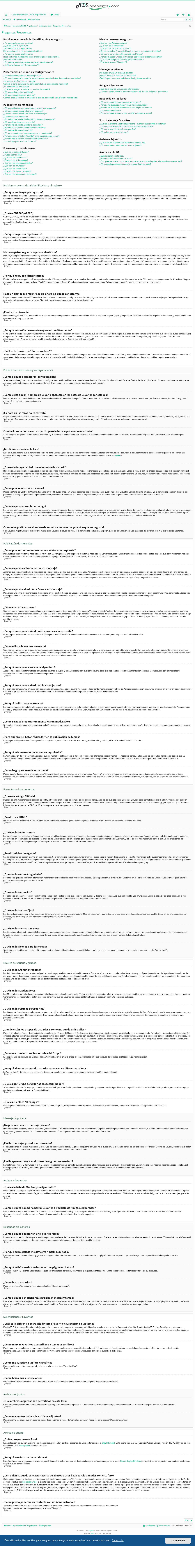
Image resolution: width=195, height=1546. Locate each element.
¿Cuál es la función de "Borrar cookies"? (21, 65)
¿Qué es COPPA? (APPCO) (15, 46)
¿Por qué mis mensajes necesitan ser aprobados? (25, 139)
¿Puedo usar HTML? (12, 155)
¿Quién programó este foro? (111, 156)
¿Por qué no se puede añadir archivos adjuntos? (24, 127)
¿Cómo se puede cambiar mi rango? (19, 95)
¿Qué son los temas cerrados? (17, 171)
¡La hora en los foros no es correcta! (19, 81)
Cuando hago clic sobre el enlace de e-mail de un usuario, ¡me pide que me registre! (40, 98)
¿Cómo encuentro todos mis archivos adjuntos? (120, 145)
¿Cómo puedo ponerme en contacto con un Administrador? (125, 164)
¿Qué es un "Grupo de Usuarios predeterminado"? (121, 59)
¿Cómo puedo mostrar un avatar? (18, 92)
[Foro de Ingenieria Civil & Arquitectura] (97, 6)
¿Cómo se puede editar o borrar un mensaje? (23, 111)
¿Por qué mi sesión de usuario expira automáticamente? (28, 62)
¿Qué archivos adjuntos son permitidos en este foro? (122, 143)
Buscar (8, 19)
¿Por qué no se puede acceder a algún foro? (23, 125)
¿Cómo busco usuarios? (110, 110)
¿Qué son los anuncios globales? (18, 163)
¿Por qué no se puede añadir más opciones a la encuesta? (29, 119)
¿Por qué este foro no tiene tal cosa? (115, 158)
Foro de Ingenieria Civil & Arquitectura (29, 14)
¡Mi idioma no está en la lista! (16, 87)
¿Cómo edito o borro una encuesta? (19, 122)
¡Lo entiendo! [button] (178, 1540)
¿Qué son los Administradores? (113, 43)
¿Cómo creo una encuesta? (15, 116)
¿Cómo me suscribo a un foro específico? (117, 129)
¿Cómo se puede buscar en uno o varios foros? (120, 102)
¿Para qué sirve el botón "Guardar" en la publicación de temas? (31, 136)
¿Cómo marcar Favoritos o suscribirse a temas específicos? (126, 126)
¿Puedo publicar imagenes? (15, 160)
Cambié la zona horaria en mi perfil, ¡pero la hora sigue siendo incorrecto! (35, 84)
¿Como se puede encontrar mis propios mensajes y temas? (125, 113)
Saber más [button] (118, 1540)
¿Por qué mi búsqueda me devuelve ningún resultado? (123, 105)
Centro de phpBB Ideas (130, 1461)
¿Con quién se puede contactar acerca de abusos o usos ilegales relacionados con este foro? (140, 161)
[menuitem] (177, 14)
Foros (56, 14)
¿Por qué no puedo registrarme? (17, 48)
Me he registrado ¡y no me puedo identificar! (22, 51)
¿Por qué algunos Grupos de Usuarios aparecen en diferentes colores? (130, 57)
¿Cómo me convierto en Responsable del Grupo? (121, 54)
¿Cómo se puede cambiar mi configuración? (22, 75)
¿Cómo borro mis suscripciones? (113, 132)
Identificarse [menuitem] (184, 15)
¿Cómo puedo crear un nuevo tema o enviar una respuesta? (29, 108)
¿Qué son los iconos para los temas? (19, 174)
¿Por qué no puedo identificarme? (18, 54)
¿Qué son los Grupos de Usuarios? (114, 48)
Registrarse (35, 19)
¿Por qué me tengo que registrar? (18, 43)
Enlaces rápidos (7, 15)
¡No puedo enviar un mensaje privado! (116, 73)
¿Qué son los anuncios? (14, 166)
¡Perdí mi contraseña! (12, 59)
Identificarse (21, 19)
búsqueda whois (29, 1482)
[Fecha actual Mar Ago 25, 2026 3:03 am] (190, 26)
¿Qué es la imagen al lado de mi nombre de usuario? (26, 89)
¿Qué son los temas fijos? (15, 169)
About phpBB (24, 1446)
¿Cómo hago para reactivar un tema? (19, 141)
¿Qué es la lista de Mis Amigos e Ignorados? (119, 89)
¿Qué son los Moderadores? (111, 46)
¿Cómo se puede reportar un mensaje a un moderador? (27, 133)
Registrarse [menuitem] (189, 15)
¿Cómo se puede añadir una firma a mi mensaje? (25, 114)
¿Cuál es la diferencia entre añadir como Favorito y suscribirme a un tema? (132, 124)
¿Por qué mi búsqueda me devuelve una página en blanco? (125, 108)
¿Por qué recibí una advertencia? (18, 130)
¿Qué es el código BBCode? (15, 152)
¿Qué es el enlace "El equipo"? (113, 62)
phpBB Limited (108, 1443)
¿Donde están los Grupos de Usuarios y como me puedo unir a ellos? (130, 51)
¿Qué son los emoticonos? (15, 157)
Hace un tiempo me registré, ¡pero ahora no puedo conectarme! (31, 57)
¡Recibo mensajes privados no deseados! (117, 75)
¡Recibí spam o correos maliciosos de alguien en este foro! (125, 78)
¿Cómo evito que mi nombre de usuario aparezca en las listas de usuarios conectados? (42, 78)
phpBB (118, 456)
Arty (92, 1533)
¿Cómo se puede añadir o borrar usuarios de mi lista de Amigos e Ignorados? (133, 92)
